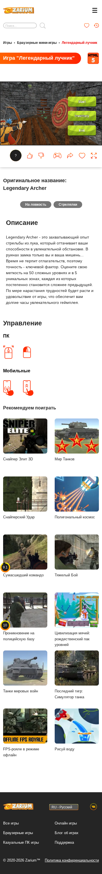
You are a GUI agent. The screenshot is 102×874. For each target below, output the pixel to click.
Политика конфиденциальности (72, 860)
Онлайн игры (66, 823)
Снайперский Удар (19, 517)
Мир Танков (65, 459)
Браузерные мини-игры (37, 43)
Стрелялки (68, 205)
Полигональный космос (75, 517)
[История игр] (96, 25)
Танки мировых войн (20, 691)
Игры (7, 43)
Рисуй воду (65, 749)
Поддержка (64, 842)
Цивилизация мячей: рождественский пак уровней (72, 639)
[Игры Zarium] (18, 10)
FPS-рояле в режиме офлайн (21, 752)
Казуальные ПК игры (21, 842)
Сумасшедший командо (23, 571)
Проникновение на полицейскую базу (19, 632)
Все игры (11, 823)
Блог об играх (66, 833)
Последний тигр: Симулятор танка (69, 694)
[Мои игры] (87, 25)
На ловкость (35, 205)
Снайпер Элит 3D (18, 459)
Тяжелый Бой (66, 575)
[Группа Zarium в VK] (93, 807)
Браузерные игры (18, 833)
